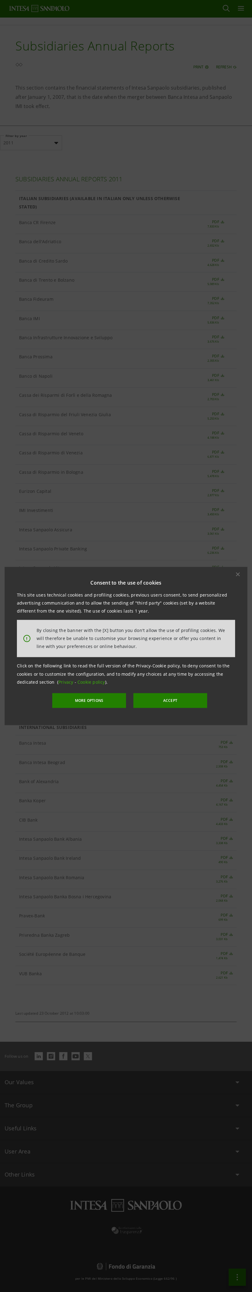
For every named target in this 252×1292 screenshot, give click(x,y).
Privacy (66, 682)
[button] (237, 574)
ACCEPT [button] (170, 700)
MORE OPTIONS (89, 700)
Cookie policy (91, 682)
